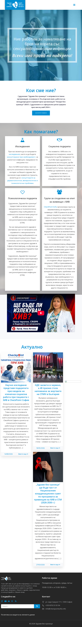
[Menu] (74, 5)
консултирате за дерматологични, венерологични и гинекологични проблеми (22, 180)
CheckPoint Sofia (50, 207)
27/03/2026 (40, 565)
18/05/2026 (40, 448)
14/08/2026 (8, 454)
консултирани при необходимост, (21, 157)
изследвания (14, 154)
